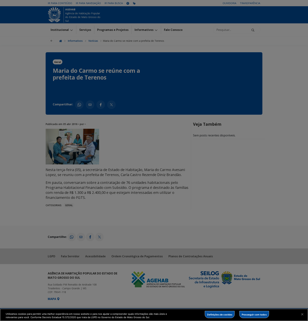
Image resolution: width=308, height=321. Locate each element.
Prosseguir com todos (254, 314)
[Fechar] (302, 314)
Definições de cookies (219, 314)
